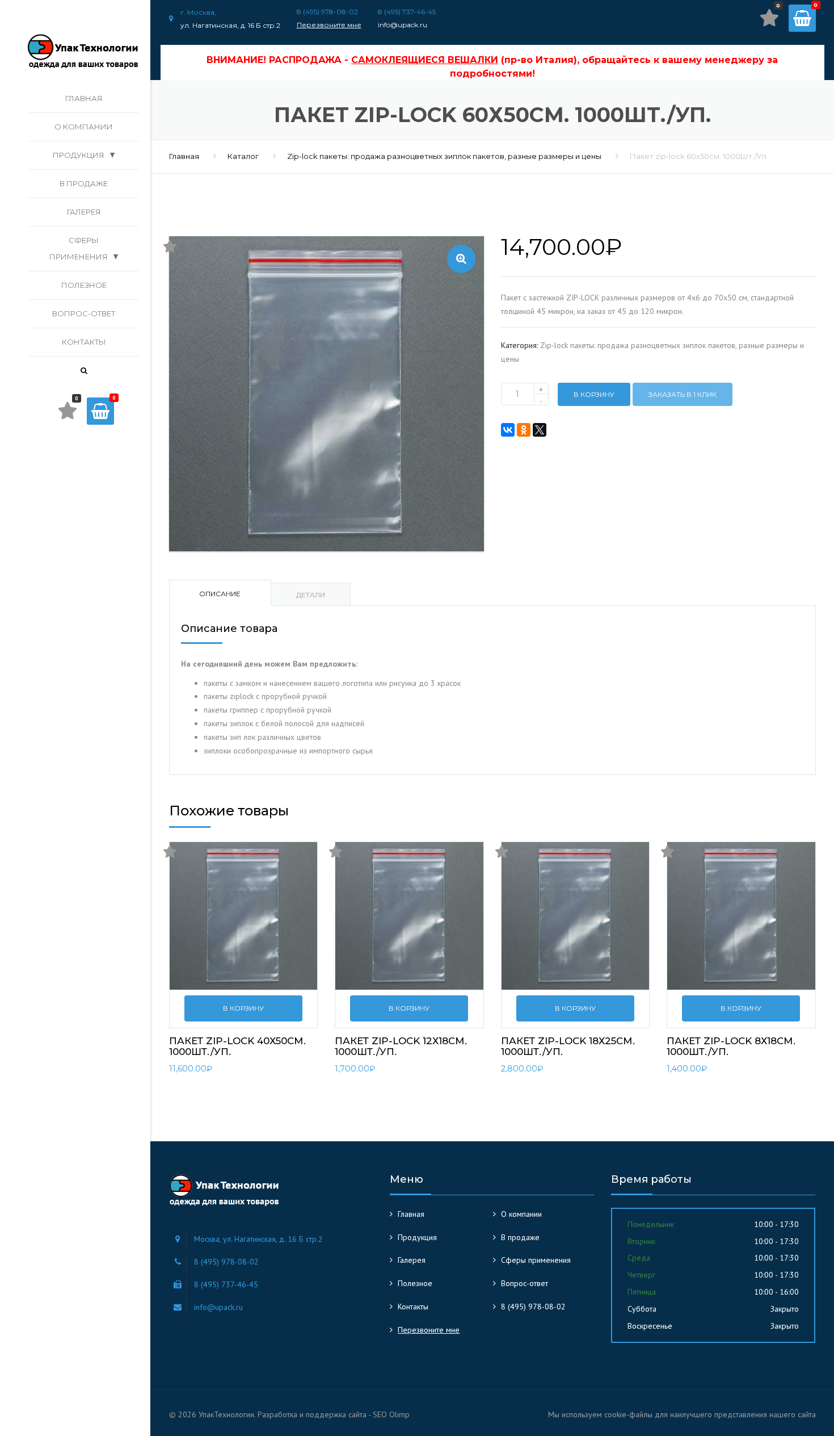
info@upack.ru (402, 24)
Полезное (84, 285)
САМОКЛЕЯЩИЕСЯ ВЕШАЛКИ (424, 60)
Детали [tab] (310, 595)
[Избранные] (769, 17)
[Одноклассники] (523, 430)
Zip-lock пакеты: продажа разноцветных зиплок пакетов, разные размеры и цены (444, 156)
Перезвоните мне (329, 24)
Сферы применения (78, 248)
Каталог (243, 156)
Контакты (84, 341)
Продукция (78, 155)
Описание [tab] (220, 593)
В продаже (84, 183)
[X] (539, 430)
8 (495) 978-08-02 (533, 1306)
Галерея (84, 211)
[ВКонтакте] (508, 430)
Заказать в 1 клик (682, 394)
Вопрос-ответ (83, 313)
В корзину (594, 394)
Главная (84, 98)
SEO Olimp (391, 1414)
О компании (83, 126)
